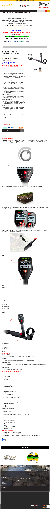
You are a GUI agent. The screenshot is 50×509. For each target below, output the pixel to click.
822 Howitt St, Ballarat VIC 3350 (38, 477)
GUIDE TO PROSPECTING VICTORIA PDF (23, 478)
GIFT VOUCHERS (4, 478)
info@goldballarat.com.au (37, 474)
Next (49, 457)
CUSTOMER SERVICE (4, 487)
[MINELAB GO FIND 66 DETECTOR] (37, 59)
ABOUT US (2, 488)
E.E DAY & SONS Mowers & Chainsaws (7, 486)
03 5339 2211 (44, 7)
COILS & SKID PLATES (4, 479)
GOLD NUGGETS (3, 483)
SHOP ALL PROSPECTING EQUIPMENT (7, 474)
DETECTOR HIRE (4, 477)
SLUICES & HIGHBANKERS (5, 481)
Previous (0, 457)
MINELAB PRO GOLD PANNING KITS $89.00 (25, 0)
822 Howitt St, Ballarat (43, 5)
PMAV (18, 480)
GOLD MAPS (3, 482)
